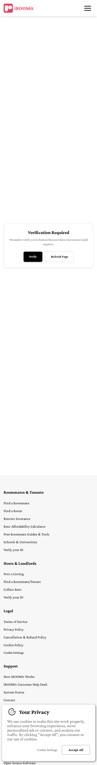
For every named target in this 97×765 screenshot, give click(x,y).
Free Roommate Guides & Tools (26, 534)
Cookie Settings (14, 652)
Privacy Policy (14, 629)
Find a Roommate (16, 503)
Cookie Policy (13, 645)
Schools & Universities (20, 542)
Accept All (76, 750)
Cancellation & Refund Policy (25, 637)
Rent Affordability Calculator (25, 526)
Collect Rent (13, 589)
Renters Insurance (17, 518)
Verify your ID (13, 550)
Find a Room (13, 511)
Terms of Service (15, 621)
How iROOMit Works (19, 676)
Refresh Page (59, 256)
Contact (9, 700)
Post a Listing (14, 574)
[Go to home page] (19, 8)
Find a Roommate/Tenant (22, 582)
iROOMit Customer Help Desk (25, 684)
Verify (33, 256)
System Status (14, 692)
